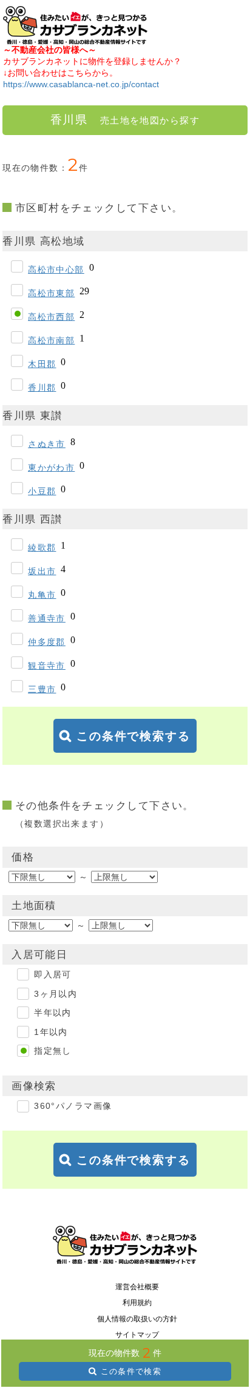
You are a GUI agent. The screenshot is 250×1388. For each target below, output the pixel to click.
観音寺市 (47, 665)
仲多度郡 (47, 642)
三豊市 (42, 689)
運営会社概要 (137, 1287)
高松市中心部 (56, 269)
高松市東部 (51, 293)
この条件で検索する (133, 736)
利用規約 (137, 1302)
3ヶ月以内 (55, 994)
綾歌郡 (42, 547)
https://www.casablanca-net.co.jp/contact (81, 84)
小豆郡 (42, 491)
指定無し (53, 1051)
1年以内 (51, 1032)
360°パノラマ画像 (73, 1106)
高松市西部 (51, 317)
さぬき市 (47, 444)
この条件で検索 (131, 1371)
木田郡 (42, 364)
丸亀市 (42, 595)
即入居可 (53, 974)
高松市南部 (51, 340)
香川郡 (42, 387)
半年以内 (53, 1012)
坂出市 (42, 571)
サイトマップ (137, 1334)
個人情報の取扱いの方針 (137, 1319)
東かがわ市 (51, 467)
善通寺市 (47, 618)
